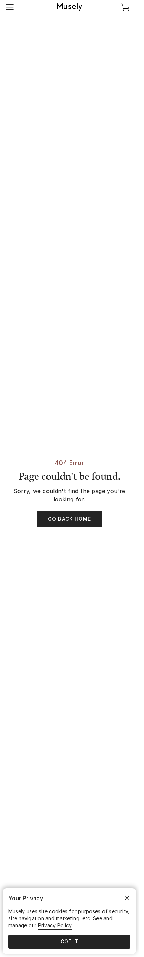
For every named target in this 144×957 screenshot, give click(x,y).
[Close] (126, 898)
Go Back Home (69, 519)
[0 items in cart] (125, 7)
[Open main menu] (10, 7)
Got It (69, 941)
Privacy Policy (55, 925)
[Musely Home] (69, 7)
